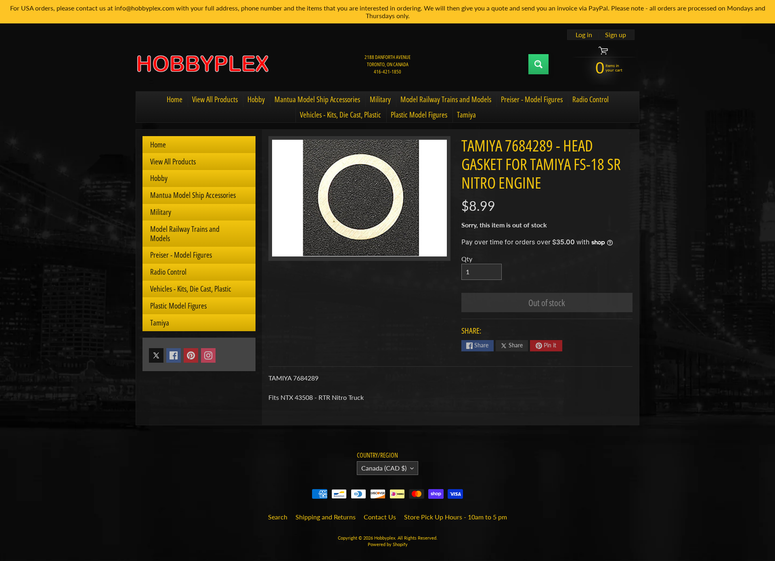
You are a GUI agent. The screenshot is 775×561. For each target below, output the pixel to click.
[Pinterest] (191, 355)
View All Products (215, 99)
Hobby (256, 99)
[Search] (538, 64)
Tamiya (466, 114)
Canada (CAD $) (383, 468)
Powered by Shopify (388, 544)
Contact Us (380, 517)
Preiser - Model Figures (532, 99)
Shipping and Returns (325, 517)
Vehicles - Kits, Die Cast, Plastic (340, 114)
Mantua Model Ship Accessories (317, 99)
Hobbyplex (384, 537)
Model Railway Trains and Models (445, 99)
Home (174, 99)
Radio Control (590, 99)
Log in (584, 35)
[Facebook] (173, 355)
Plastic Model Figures (419, 114)
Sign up (615, 35)
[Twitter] (156, 355)
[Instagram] (208, 355)
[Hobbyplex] (202, 64)
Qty (466, 259)
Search (277, 517)
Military (380, 99)
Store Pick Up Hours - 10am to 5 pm (455, 517)
